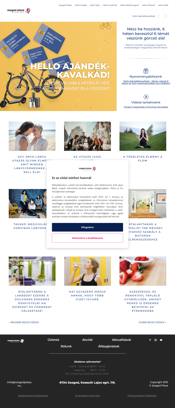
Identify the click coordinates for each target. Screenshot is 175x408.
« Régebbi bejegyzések (24, 322)
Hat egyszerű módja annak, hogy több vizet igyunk (87, 295)
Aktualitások (121, 340)
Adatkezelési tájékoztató (33, 395)
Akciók (87, 340)
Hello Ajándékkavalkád (143, 16)
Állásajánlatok (108, 346)
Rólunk (66, 346)
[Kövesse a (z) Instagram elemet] (155, 340)
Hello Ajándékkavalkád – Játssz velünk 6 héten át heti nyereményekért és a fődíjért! (146, 82)
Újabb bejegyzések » (152, 322)
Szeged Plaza (65, 5)
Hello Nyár (95, 5)
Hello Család (81, 5)
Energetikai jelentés (87, 395)
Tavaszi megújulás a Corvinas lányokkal (146, 107)
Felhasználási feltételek (142, 395)
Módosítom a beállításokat (87, 238)
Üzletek (53, 340)
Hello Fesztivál (110, 5)
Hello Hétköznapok (129, 5)
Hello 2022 (163, 5)
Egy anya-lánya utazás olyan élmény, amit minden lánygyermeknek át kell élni (32, 164)
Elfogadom (87, 227)
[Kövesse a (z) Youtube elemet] (161, 340)
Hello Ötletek (148, 5)
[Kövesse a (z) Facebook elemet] (150, 340)
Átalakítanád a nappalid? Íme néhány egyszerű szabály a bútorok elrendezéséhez (143, 232)
